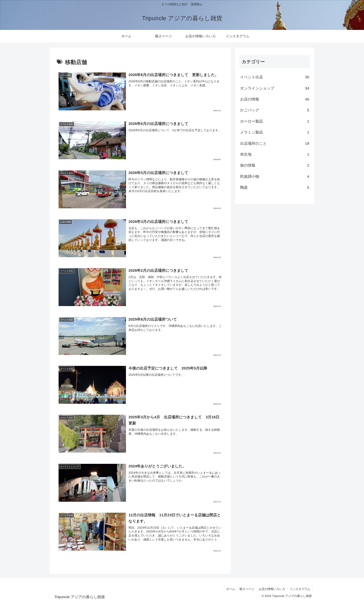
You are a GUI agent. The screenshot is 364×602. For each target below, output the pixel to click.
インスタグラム (300, 589)
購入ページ (247, 589)
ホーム (230, 589)
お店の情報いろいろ (272, 589)
